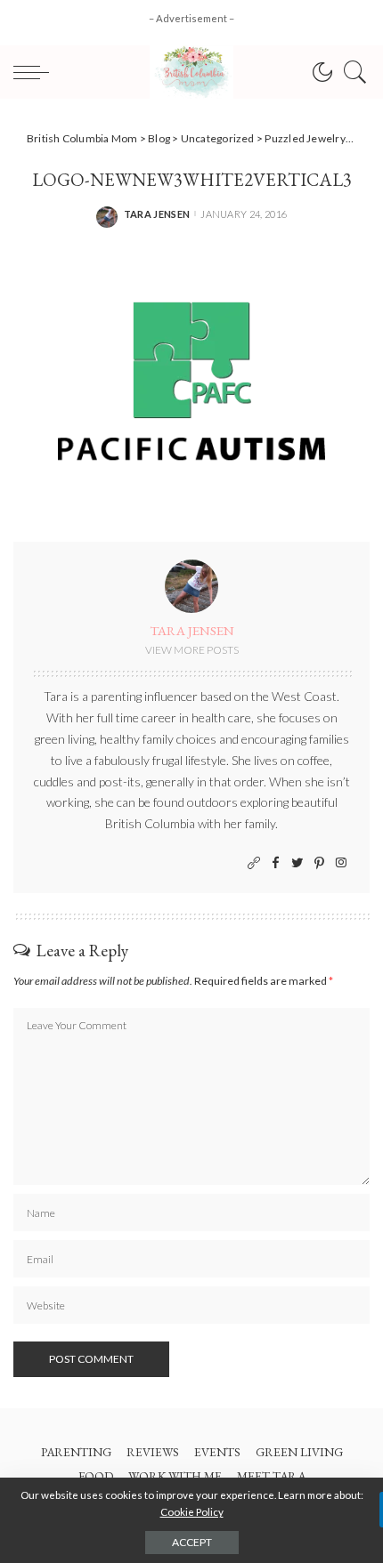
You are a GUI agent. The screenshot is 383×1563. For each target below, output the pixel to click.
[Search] (351, 72)
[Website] (254, 863)
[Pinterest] (319, 863)
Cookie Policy (192, 1512)
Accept (192, 1542)
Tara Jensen (157, 214)
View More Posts (192, 650)
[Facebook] (276, 863)
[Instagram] (341, 863)
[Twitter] (297, 863)
